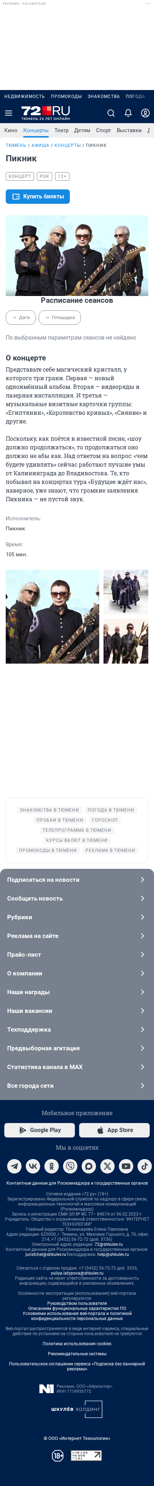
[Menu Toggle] (8, 113)
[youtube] (126, 1166)
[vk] (33, 1166)
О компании (24, 973)
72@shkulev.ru (109, 1244)
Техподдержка (29, 1029)
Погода (135, 96)
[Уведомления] (128, 113)
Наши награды (28, 992)
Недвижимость (24, 96)
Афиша (40, 145)
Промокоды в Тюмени (48, 850)
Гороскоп (105, 820)
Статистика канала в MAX (45, 1066)
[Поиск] (111, 113)
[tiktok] (145, 1166)
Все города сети (30, 1085)
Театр (61, 130)
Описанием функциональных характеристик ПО (77, 1308)
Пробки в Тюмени (60, 820)
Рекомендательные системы (77, 1353)
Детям (82, 130)
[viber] (70, 1166)
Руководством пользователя (77, 1303)
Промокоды (66, 96)
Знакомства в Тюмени (49, 810)
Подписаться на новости (43, 879)
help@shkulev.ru (113, 1254)
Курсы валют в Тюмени (77, 840)
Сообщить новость (35, 898)
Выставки (129, 130)
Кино (11, 130)
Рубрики (19, 917)
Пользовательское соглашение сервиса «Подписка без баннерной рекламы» (77, 1366)
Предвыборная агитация (43, 1048)
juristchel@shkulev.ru (45, 1254)
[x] (107, 1166)
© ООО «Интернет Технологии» (77, 1438)
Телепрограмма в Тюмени (77, 830)
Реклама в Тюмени (110, 850)
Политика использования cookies (77, 1343)
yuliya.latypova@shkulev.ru (77, 1273)
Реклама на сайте (32, 935)
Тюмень (16, 145)
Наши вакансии (29, 1010)
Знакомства (104, 96)
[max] (89, 1166)
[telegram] (14, 1166)
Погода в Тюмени (111, 810)
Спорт (103, 130)
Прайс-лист (24, 954)
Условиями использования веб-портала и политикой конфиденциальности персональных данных (77, 1316)
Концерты (36, 130)
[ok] (51, 1166)
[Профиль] (145, 113)
